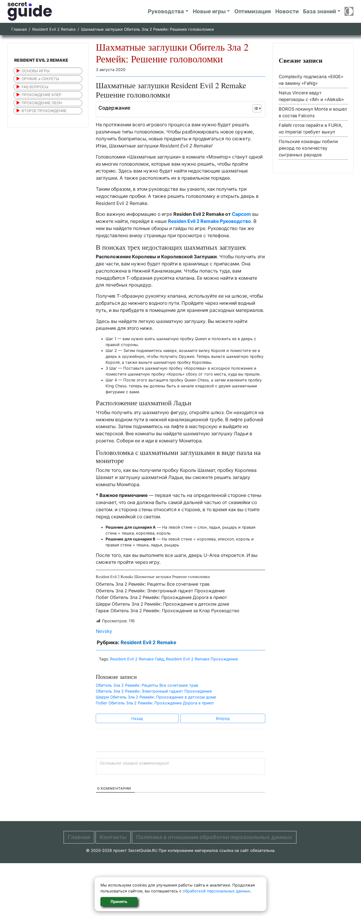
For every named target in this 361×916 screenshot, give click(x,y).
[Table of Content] (257, 108)
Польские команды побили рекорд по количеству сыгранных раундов (308, 148)
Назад (137, 718)
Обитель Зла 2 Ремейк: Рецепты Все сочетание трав (152, 584)
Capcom (241, 214)
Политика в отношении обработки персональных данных (214, 837)
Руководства (166, 11)
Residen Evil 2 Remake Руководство (209, 221)
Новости (287, 11)
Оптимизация (252, 11)
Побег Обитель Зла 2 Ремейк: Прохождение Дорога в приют (161, 597)
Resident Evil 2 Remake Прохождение (202, 658)
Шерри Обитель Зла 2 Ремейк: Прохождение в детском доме (162, 604)
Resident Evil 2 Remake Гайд (137, 658)
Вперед (223, 718)
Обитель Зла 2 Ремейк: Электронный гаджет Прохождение (160, 590)
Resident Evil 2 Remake (54, 29)
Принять (119, 901)
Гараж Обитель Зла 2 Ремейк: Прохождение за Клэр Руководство (167, 610)
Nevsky (104, 631)
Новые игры (209, 11)
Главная (19, 29)
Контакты (113, 837)
